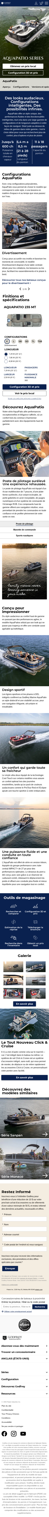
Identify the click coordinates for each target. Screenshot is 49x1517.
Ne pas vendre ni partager (12, 1426)
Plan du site (6, 1406)
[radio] (7, 341)
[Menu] (46, 3)
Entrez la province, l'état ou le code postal (23, 1302)
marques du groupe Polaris (28, 1278)
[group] (24, 243)
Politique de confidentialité (10, 1284)
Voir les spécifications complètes (24, 398)
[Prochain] (29, 289)
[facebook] (4, 1436)
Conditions (6, 1418)
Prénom (6, 1214)
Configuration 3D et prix (23, 72)
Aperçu (6, 87)
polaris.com (38, 1289)
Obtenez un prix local (23, 66)
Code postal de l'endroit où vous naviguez (22, 1245)
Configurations (21, 87)
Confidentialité (7, 1410)
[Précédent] (20, 289)
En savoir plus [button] (24, 1003)
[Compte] (36, 3)
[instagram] (13, 1436)
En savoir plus (24, 1077)
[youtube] (23, 1436)
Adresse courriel (10, 1234)
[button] (13, 966)
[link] (24, 1372)
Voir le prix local (24, 393)
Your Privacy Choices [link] (10, 1414)
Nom (5, 1224)
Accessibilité (7, 1422)
